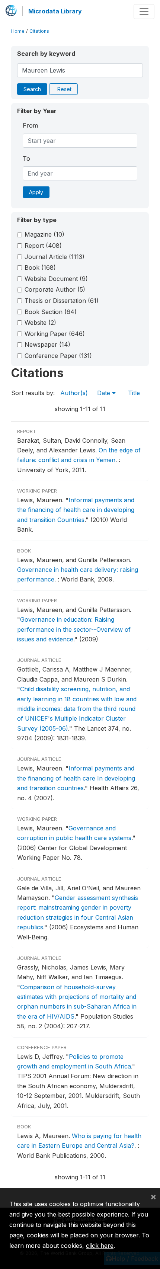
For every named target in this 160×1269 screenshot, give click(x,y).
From (30, 125)
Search (32, 89)
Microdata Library (55, 11)
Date (104, 393)
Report (43, 245)
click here (99, 1245)
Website (40, 322)
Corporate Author (55, 289)
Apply (36, 192)
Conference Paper (58, 355)
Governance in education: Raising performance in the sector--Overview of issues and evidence (74, 629)
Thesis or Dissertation (62, 300)
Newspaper (47, 344)
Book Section (51, 311)
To (26, 158)
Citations (39, 31)
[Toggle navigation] (144, 11)
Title (134, 393)
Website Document (56, 278)
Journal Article (54, 256)
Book (40, 267)
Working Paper (55, 333)
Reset (64, 89)
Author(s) (74, 393)
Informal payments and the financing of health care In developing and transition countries (76, 778)
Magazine (44, 234)
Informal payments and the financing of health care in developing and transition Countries (75, 509)
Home (18, 31)
